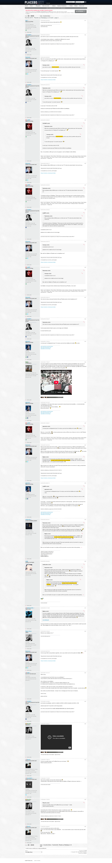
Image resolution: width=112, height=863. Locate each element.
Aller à (26, 850)
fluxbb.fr (85, 853)
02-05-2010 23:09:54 (45, 120)
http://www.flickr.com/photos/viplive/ (47, 346)
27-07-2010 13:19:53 (45, 701)
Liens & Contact (37, 860)
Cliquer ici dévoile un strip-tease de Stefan (48, 79)
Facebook (27, 418)
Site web (26, 180)
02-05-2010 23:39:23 (45, 209)
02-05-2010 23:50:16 (45, 297)
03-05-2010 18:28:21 (45, 423)
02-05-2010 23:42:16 (45, 241)
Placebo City (34, 3)
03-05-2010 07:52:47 (45, 319)
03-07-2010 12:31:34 (45, 672)
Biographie (38, 5)
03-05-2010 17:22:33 (45, 341)
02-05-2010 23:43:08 (45, 267)
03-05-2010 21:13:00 (45, 608)
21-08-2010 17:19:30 (45, 778)
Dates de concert (45, 5)
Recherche (63, 8)
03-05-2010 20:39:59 (45, 561)
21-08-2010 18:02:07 (45, 826)
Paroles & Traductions (62, 5)
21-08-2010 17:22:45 (45, 799)
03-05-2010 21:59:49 (45, 631)
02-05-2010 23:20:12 (45, 163)
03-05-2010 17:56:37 (45, 362)
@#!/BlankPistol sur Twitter (27, 180)
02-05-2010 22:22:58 (45, 20)
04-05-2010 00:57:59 (45, 651)
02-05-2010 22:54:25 (45, 57)
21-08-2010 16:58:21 (45, 723)
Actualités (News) (46, 16)
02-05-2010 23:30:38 (45, 185)
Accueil (26, 5)
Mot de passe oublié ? (79, 3)
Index (47, 8)
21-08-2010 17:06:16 (45, 759)
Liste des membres (53, 8)
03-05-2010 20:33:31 (45, 519)
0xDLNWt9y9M (46, 620)
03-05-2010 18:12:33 (45, 402)
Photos (76, 5)
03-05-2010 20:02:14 (45, 483)
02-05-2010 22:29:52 (45, 34)
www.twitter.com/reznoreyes (45, 348)
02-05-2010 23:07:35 (45, 84)
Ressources (81, 5)
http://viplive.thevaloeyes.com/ (46, 347)
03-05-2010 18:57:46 (45, 445)
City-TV (58, 8)
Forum (31, 5)
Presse (71, 5)
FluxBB (85, 850)
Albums (53, 5)
